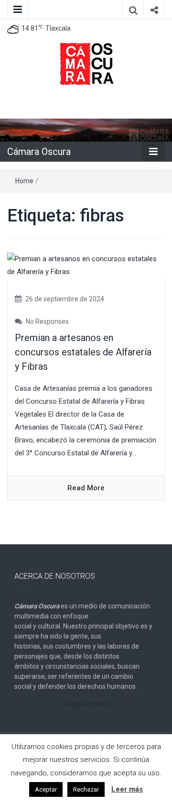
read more (86, 488)
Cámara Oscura (39, 151)
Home (24, 181)
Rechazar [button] (86, 789)
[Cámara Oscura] (86, 129)
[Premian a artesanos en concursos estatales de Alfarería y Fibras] (86, 265)
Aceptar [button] (46, 789)
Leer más (127, 789)
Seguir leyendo (86, 703)
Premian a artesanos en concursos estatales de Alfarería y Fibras (83, 352)
